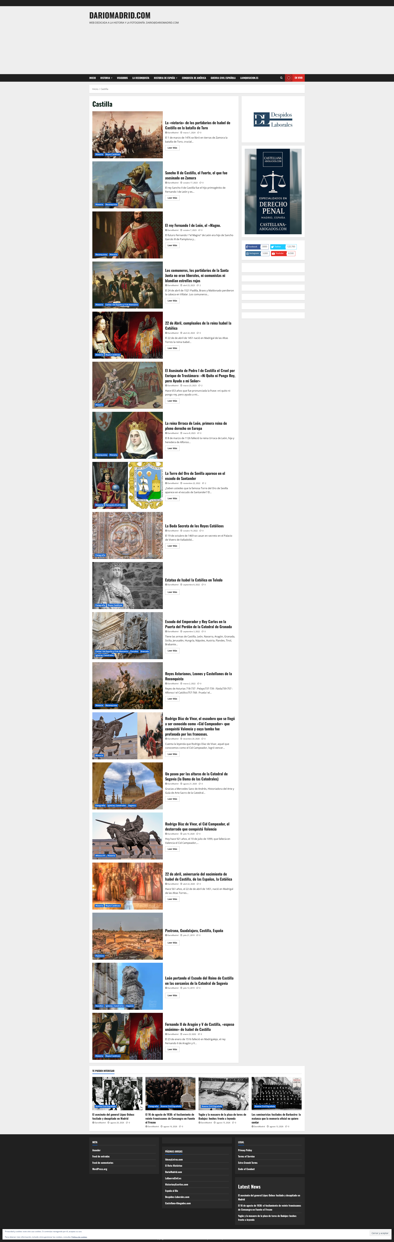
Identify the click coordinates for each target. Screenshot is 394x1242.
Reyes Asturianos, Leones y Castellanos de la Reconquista (127, 685)
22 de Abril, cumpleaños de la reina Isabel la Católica (127, 335)
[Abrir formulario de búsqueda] (281, 78)
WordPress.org (99, 1169)
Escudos (134, 651)
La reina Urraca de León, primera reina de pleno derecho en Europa (127, 435)
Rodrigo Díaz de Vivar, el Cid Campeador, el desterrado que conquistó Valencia (127, 835)
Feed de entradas (101, 1156)
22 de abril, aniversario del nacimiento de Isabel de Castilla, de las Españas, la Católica (127, 886)
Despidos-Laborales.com (177, 1197)
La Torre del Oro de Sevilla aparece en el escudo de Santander (127, 485)
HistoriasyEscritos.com (176, 1184)
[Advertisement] (196, 48)
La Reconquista (140, 78)
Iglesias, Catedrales (105, 655)
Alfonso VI (100, 855)
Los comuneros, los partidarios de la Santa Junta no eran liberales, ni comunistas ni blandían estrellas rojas (127, 285)
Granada (145, 651)
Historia (105, 78)
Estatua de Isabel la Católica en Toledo (127, 585)
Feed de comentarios (102, 1162)
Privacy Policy (245, 1150)
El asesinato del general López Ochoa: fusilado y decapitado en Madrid (113, 1116)
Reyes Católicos (113, 154)
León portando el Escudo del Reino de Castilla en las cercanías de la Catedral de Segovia (127, 986)
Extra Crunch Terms (247, 1162)
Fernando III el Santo (115, 505)
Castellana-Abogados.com (178, 1203)
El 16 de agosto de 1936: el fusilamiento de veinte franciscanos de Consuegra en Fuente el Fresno (170, 1118)
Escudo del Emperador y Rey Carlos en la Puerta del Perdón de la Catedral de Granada (127, 635)
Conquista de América (194, 78)
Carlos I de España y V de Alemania (122, 304)
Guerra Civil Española (223, 78)
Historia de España (164, 78)
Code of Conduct (246, 1169)
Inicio (92, 78)
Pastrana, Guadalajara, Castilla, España (127, 936)
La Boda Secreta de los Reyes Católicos (127, 535)
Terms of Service (246, 1156)
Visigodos (122, 78)
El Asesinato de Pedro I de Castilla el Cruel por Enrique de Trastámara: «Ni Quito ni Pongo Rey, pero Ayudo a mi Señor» (127, 385)
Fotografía (100, 555)
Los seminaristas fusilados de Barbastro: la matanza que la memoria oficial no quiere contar (276, 1118)
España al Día (171, 1191)
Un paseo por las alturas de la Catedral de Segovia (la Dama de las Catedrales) (127, 785)
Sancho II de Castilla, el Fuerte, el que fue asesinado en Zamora (127, 184)
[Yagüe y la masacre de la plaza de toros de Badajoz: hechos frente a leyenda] (224, 1093)
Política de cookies (79, 1237)
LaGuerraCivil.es (173, 1178)
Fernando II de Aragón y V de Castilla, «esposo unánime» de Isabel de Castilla (127, 1036)
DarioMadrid (172, 132)
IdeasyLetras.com (174, 1159)
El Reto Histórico (173, 1165)
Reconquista (111, 204)
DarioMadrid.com (120, 15)
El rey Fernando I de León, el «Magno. (127, 234)
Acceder (96, 1150)
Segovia (132, 805)
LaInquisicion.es (249, 78)
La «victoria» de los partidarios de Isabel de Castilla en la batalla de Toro (127, 134)
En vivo (298, 78)
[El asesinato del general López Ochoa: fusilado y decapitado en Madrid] (117, 1093)
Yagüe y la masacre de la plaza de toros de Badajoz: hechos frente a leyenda (222, 1116)
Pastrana (100, 955)
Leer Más (174, 148)
